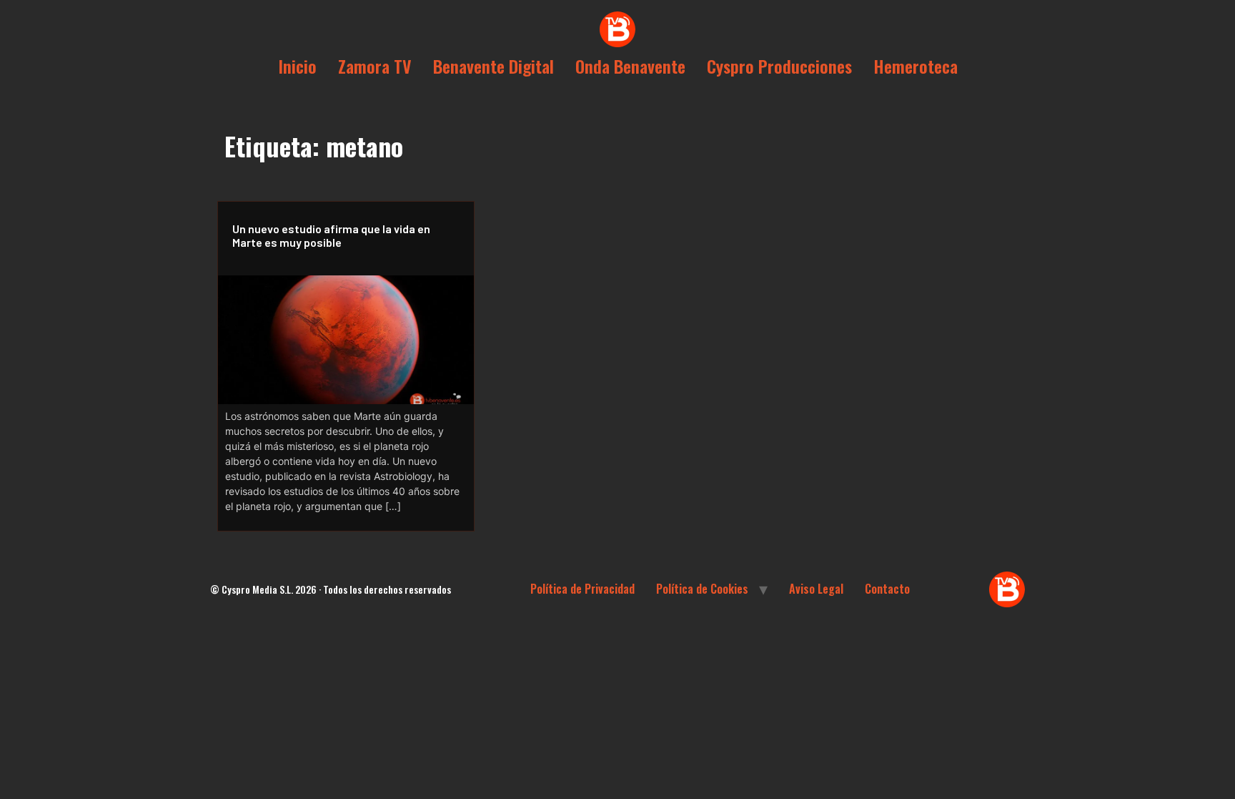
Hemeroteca (915, 66)
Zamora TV (375, 66)
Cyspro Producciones (779, 66)
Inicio (297, 66)
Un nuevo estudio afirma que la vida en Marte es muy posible (331, 235)
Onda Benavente (630, 66)
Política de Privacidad (582, 588)
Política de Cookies (702, 588)
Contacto (887, 588)
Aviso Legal (816, 588)
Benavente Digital (493, 66)
